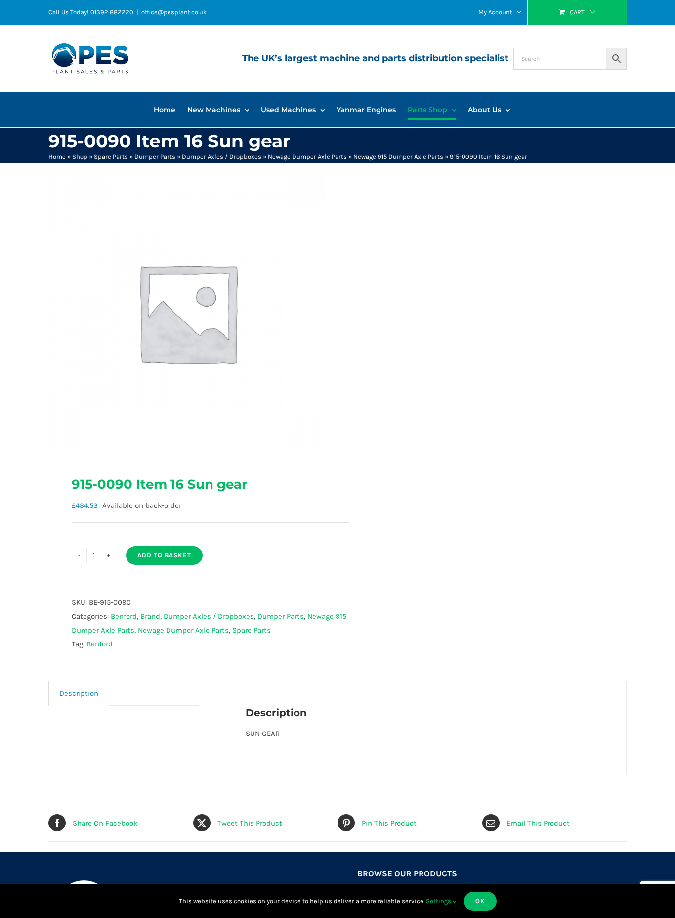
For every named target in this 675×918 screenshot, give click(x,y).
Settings (439, 901)
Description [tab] (78, 693)
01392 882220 (111, 12)
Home (57, 156)
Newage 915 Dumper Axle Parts (398, 156)
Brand (150, 616)
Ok (480, 901)
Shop (79, 156)
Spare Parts (111, 156)
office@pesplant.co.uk (174, 12)
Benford (124, 616)
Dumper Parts (154, 156)
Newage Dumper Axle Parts (307, 156)
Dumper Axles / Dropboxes (221, 156)
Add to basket (164, 555)
